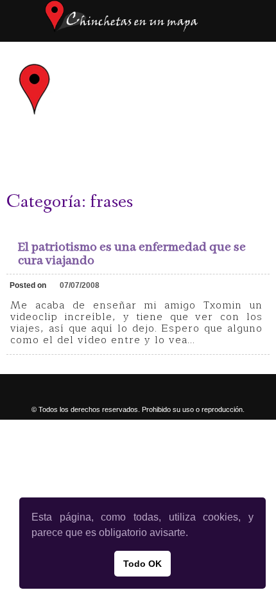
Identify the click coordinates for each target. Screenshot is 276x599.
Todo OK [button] (142, 564)
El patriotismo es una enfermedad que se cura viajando (132, 254)
